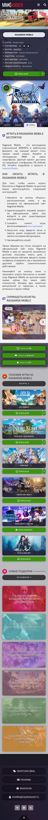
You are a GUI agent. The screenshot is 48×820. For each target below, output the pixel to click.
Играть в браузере (25, 530)
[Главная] (12, 4)
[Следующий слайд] (43, 322)
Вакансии (26, 788)
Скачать (18, 125)
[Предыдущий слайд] (5, 322)
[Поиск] (45, 4)
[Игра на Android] (24, 46)
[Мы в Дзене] (24, 808)
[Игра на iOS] (28, 46)
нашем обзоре (10, 168)
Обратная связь (26, 771)
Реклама (26, 779)
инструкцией (35, 226)
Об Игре (7, 125)
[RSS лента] (31, 808)
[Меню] (38, 4)
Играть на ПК (23, 74)
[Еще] (40, 125)
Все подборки (23, 577)
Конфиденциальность (25, 797)
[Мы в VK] (17, 808)
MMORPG (17, 49)
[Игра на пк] (20, 46)
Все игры (23, 384)
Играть (32, 125)
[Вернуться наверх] (24, 817)
